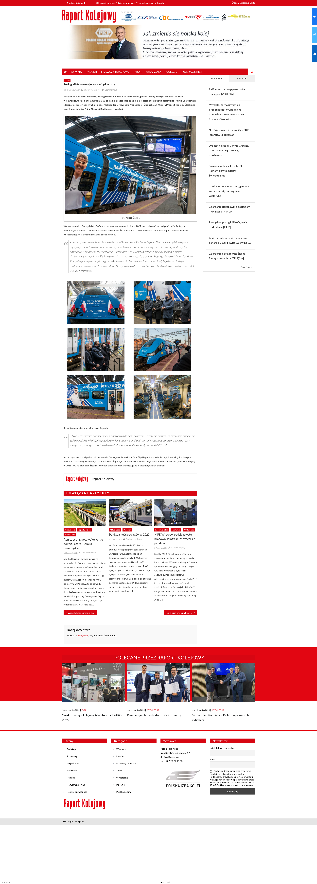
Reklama (71, 777)
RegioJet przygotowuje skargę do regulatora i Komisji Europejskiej (83, 544)
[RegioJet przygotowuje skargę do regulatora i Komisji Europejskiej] (85, 512)
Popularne (216, 78)
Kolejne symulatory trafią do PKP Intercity (154, 715)
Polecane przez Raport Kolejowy (159, 657)
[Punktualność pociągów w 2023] (130, 512)
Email (212, 759)
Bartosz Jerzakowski (134, 539)
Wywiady (76, 71)
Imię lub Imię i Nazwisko (222, 748)
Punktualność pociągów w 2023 (129, 534)
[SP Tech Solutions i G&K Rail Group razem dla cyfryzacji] (223, 682)
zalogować (83, 635)
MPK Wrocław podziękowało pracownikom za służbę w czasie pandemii (174, 539)
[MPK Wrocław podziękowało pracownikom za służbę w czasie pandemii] (175, 512)
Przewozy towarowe (115, 71)
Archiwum (72, 770)
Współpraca (73, 763)
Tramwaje (176, 530)
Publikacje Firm (192, 71)
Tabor (137, 71)
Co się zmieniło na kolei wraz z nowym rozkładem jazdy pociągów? (181, 612)
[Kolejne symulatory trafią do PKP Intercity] (158, 682)
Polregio (171, 71)
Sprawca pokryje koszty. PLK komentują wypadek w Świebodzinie (227, 170)
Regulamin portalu (76, 784)
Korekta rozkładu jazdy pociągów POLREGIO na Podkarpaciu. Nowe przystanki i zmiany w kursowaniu (148, 4)
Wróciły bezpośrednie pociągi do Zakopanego (82, 612)
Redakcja (71, 749)
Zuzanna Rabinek (88, 552)
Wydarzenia (153, 71)
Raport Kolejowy (91, 89)
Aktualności (70, 530)
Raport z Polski (84, 530)
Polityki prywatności (77, 791)
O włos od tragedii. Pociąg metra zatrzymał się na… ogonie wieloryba (229, 191)
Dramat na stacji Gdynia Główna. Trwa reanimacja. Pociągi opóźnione (229, 150)
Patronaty (72, 756)
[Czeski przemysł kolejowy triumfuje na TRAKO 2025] (93, 682)
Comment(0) (111, 89)
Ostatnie (242, 78)
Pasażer (92, 71)
